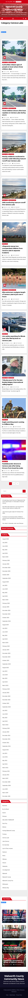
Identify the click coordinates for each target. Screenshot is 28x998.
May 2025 (4, 592)
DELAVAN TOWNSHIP (8, 819)
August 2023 (5, 667)
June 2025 (5, 589)
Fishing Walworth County (8, 830)
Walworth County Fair (7, 880)
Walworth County (12, 62)
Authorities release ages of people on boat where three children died (12, 67)
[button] (23, 18)
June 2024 (5, 631)
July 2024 (4, 628)
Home (7, 995)
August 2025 (5, 581)
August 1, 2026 (8, 964)
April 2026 (5, 553)
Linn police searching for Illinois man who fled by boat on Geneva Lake (13, 338)
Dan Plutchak (15, 387)
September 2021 (6, 746)
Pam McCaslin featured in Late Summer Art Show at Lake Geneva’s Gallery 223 (13, 933)
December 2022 (6, 696)
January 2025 (5, 606)
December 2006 (6, 782)
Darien (4, 812)
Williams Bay (5, 887)
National (4, 852)
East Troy (4, 823)
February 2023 (6, 689)
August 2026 (5, 539)
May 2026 (4, 549)
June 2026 (5, 546)
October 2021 (5, 742)
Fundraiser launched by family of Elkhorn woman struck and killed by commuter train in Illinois (13, 518)
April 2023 (5, 681)
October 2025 (5, 574)
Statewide (4, 866)
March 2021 (5, 767)
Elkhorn (4, 827)
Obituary (4, 859)
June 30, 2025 (6, 255)
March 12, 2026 (7, 163)
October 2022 (5, 703)
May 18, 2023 (6, 387)
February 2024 (6, 646)
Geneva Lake (5, 62)
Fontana (4, 834)
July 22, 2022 (6, 470)
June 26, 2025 (6, 299)
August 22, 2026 (9, 920)
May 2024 (4, 635)
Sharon (4, 862)
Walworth (4, 873)
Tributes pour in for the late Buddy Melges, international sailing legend (12, 382)
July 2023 (4, 671)
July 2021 (4, 753)
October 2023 (5, 660)
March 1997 (5, 792)
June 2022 (5, 714)
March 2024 (5, 642)
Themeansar (13, 991)
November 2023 (6, 656)
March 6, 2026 (7, 207)
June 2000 (5, 789)
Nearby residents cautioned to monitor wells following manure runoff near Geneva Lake (14, 159)
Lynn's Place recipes (7, 848)
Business (4, 805)
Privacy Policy (19, 995)
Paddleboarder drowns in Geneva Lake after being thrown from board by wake (12, 466)
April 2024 (5, 639)
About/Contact (12, 995)
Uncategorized (6, 869)
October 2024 (5, 617)
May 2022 (4, 717)
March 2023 (5, 685)
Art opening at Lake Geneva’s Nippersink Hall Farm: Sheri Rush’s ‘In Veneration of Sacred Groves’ (13, 502)
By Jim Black (5, 809)
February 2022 (6, 728)
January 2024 (5, 649)
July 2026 (4, 542)
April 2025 (5, 596)
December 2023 (6, 653)
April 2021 (5, 764)
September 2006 (6, 785)
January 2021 (5, 774)
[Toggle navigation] (13, 19)
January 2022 (5, 731)
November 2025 (6, 571)
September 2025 (6, 578)
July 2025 (4, 585)
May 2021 (4, 760)
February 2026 (6, 560)
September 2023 (6, 664)
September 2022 (6, 706)
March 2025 (5, 599)
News (3, 855)
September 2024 (6, 621)
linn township (5, 844)
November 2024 (6, 614)
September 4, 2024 (8, 343)
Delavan (4, 816)
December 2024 (6, 610)
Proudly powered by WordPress (10, 989)
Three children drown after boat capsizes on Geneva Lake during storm (14, 113)
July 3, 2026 (6, 117)
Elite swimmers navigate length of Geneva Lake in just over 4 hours (13, 294)
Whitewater (5, 884)
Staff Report (15, 71)
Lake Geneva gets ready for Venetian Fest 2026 (13, 948)
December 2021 (6, 735)
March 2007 (5, 778)
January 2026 (5, 564)
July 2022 (4, 710)
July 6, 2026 (6, 71)
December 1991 (6, 796)
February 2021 (6, 771)
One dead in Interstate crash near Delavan (12, 523)
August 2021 (5, 749)
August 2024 (5, 624)
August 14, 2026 (9, 951)
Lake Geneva (11, 154)
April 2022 (5, 721)
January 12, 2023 (7, 426)
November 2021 (6, 739)
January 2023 (5, 692)
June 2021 (5, 756)
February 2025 (6, 603)
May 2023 (4, 678)
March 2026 (5, 556)
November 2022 (6, 699)
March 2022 (5, 724)
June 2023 (5, 674)
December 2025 (6, 567)
